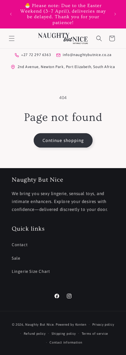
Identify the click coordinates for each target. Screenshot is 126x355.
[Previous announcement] (10, 14)
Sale (16, 258)
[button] (11, 38)
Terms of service (95, 333)
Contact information (66, 342)
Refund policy (35, 333)
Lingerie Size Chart (31, 271)
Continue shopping (63, 140)
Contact (20, 244)
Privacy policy (103, 324)
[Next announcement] (115, 14)
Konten (80, 324)
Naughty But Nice (39, 324)
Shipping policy (64, 333)
